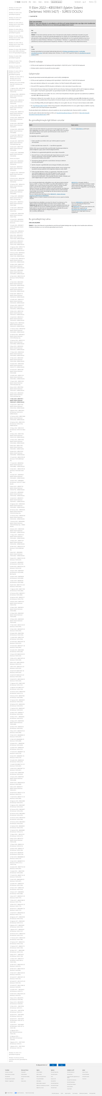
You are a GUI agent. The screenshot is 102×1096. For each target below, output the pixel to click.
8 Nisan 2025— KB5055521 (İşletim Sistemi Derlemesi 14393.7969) (16, 203)
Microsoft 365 (24, 2)
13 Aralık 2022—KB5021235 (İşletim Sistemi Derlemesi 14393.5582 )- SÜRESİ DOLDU (17, 377)
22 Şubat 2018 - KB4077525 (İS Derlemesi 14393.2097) (17, 867)
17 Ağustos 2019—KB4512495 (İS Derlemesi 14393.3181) (17, 684)
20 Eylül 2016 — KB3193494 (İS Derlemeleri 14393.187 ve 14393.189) (17, 1020)
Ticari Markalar (75, 1093)
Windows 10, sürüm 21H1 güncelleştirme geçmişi (15, 18)
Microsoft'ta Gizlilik (85, 1076)
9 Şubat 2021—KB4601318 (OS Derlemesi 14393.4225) (17, 559)
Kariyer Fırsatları (85, 1072)
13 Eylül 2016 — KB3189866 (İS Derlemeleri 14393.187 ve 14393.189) (17, 1026)
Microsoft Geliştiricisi (70, 1072)
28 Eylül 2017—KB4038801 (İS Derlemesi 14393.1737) (17, 909)
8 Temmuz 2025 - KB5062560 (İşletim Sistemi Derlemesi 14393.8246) (17, 180)
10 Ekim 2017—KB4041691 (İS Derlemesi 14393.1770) (17, 905)
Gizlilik (62, 1093)
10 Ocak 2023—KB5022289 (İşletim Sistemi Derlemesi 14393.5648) (16, 371)
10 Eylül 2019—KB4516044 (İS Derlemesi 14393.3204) (17, 680)
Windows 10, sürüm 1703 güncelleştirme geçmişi (15, 66)
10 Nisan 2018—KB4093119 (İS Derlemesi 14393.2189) (17, 849)
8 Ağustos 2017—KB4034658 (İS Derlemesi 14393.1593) (17, 926)
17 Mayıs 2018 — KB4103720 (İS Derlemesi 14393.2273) (17, 835)
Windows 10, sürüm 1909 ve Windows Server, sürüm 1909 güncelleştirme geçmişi (16, 37)
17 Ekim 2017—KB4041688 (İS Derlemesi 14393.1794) (17, 901)
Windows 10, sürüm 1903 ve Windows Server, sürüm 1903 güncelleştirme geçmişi (16, 44)
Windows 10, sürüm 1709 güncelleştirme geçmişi (15, 61)
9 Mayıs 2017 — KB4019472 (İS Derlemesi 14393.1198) (17, 955)
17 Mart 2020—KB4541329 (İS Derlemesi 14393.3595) (17, 625)
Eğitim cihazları (39, 1074)
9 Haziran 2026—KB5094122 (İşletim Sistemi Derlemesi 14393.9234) (17, 101)
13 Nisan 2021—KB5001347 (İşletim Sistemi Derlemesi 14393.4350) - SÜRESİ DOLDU (17, 542)
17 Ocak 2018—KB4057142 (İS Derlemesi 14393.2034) (17, 876)
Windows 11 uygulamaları (9, 1081)
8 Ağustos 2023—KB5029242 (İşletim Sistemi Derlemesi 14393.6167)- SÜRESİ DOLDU (17, 324)
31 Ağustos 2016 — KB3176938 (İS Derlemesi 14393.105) (16, 1032)
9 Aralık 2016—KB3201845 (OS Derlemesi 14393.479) (17, 994)
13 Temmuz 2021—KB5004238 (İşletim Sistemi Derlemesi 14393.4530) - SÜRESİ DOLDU (17, 517)
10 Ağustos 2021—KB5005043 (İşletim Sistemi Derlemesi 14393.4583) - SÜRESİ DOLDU (17, 505)
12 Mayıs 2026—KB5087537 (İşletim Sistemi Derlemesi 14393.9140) (17, 107)
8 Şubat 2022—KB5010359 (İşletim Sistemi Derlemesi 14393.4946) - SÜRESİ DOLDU (17, 453)
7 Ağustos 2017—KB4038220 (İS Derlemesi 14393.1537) (17, 930)
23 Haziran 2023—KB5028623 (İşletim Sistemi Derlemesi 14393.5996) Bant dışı (17, 336)
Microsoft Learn (69, 1074)
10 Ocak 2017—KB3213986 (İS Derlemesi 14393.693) (17, 986)
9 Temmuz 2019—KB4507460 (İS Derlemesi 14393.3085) (17, 696)
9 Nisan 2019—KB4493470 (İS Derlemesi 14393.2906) (17, 731)
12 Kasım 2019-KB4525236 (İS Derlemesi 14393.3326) (17, 654)
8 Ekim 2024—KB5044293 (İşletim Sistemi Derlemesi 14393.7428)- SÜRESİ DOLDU (17, 236)
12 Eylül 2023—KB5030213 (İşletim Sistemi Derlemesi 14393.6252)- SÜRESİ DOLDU (17, 318)
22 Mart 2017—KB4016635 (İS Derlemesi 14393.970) (17, 965)
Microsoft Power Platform (71, 1084)
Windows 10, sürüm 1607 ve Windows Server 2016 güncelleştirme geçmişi (16, 72)
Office (30, 2)
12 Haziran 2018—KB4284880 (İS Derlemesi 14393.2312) (17, 831)
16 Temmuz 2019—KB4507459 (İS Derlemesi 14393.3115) (17, 692)
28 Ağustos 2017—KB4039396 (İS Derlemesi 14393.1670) (17, 917)
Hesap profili (23, 1072)
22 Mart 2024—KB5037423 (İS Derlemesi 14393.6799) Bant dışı (17, 277)
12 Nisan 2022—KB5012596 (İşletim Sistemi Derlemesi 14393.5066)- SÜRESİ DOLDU (17, 441)
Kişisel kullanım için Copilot (9, 1074)
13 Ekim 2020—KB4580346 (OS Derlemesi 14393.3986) (16, 581)
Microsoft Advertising (54, 1083)
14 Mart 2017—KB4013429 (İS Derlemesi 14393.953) (17, 973)
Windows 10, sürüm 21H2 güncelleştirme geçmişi (15, 13)
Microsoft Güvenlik (54, 1074)
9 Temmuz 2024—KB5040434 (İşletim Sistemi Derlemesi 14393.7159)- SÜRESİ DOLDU (17, 254)
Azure (52, 1076)
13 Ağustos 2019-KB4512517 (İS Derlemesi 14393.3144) (17, 688)
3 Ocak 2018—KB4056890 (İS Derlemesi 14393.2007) (17, 880)
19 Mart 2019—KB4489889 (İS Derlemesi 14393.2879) (17, 735)
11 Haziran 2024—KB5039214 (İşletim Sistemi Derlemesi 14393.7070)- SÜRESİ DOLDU (17, 260)
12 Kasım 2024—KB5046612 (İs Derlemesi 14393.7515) (17, 231)
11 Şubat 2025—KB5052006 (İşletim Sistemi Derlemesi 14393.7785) (17, 215)
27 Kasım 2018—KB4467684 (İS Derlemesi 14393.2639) (17, 773)
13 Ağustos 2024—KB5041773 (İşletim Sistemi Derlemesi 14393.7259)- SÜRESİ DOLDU (17, 248)
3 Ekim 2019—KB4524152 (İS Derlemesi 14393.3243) (17, 667)
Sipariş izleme (23, 1081)
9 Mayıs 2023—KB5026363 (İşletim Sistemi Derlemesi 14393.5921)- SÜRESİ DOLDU (17, 347)
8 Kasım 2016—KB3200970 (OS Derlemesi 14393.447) (16, 1002)
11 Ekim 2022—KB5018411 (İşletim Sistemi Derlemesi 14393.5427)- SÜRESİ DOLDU (17, 400)
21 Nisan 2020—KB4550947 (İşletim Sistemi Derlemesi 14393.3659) (17, 614)
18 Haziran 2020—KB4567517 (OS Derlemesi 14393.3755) (17, 598)
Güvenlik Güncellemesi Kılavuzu (64, 113)
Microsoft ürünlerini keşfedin (10, 1078)
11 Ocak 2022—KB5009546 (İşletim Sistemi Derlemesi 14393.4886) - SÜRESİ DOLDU (17, 464)
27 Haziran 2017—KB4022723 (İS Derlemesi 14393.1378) (17, 942)
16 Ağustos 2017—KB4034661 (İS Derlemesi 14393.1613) (17, 921)
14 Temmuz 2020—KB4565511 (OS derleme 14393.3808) (17, 594)
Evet (53, 1065)
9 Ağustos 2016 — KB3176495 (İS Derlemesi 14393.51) (17, 1042)
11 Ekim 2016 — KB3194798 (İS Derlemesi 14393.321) (17, 1011)
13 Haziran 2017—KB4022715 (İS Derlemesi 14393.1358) (17, 947)
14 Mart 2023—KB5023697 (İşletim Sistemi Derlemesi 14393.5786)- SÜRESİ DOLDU (17, 359)
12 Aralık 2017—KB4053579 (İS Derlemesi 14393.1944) (17, 884)
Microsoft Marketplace (71, 1082)
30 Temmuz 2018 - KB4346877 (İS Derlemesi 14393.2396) (17, 810)
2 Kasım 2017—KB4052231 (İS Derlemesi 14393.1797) (17, 896)
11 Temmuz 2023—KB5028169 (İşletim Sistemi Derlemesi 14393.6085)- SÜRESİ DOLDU (17, 330)
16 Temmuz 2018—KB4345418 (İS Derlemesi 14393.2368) (17, 818)
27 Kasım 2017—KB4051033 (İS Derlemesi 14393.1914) (17, 888)
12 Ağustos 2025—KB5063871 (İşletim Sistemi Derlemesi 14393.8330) (17, 174)
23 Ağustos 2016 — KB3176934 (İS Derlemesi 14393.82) (16, 1038)
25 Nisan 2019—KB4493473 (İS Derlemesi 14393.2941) (17, 727)
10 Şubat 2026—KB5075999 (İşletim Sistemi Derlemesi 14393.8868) (17, 130)
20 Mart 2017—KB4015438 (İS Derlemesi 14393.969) (17, 969)
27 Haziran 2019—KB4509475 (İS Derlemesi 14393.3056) (17, 700)
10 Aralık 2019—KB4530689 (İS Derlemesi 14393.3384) (17, 650)
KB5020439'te (79, 202)
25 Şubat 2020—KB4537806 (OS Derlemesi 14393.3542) (17, 634)
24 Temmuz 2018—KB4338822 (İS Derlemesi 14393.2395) (17, 814)
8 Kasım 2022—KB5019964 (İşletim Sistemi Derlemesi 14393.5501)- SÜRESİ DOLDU (17, 388)
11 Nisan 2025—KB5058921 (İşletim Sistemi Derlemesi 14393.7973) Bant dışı (17, 197)
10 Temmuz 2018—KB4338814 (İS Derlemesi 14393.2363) (17, 822)
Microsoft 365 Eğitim (40, 1078)
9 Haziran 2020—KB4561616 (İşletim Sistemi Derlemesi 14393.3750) (17, 603)
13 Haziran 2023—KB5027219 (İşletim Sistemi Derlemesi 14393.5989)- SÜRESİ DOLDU (17, 342)
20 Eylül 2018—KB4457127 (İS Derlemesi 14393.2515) (17, 793)
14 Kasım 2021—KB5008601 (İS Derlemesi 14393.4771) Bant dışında (17, 482)
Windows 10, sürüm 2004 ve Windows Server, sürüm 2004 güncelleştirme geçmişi (16, 31)
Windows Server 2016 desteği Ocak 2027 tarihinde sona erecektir (17, 84)
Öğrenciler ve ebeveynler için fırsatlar (43, 1085)
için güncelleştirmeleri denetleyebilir (79, 208)
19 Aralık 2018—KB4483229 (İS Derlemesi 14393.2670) (17, 760)
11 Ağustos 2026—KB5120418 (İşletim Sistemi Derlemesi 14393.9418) (17, 90)
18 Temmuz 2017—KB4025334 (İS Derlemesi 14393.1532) (17, 934)
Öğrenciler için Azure (40, 1087)
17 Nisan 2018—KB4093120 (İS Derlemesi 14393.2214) (17, 845)
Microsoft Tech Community (71, 1079)
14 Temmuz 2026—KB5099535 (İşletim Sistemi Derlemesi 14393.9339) (17, 95)
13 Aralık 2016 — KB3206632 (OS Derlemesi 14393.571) (17, 990)
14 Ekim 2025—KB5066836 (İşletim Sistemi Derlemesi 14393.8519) (16, 162)
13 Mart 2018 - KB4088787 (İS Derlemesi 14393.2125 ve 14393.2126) (17, 862)
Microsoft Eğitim (39, 1072)
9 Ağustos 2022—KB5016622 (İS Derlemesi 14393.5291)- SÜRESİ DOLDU (17, 412)
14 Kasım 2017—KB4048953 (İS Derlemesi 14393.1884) (17, 892)
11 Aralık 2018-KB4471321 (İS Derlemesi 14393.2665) (17, 765)
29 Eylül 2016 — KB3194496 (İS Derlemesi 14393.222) (17, 1015)
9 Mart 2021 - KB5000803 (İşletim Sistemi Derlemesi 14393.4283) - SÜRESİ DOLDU (17, 554)
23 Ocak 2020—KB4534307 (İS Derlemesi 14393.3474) (17, 642)
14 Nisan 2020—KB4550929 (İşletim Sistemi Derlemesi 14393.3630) (17, 620)
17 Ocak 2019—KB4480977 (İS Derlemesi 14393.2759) (17, 752)
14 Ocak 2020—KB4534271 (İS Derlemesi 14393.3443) (17, 646)
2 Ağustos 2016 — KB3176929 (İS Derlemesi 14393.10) (17, 1047)
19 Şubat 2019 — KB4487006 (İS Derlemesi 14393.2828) (17, 744)
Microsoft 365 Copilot (54, 1085)
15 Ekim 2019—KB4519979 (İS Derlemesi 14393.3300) (17, 659)
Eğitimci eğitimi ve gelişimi (41, 1083)
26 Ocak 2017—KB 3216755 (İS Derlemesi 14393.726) (17, 982)
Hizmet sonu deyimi (14, 158)
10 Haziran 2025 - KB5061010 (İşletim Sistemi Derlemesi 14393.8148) (17, 186)
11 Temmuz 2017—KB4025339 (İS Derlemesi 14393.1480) (17, 938)
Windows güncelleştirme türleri (70, 51)
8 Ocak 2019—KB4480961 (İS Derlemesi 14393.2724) (17, 756)
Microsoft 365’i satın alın (56, 2)
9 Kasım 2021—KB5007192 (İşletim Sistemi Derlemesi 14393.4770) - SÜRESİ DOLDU (17, 488)
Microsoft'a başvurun (55, 1093)
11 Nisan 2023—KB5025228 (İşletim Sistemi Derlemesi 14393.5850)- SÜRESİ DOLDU (17, 353)
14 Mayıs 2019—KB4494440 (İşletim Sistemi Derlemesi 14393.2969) (17, 722)
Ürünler (34, 2)
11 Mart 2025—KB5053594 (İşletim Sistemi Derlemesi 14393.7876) (16, 209)
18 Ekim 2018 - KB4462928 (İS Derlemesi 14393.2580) (17, 783)
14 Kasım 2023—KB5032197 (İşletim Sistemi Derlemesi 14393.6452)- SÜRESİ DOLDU (17, 307)
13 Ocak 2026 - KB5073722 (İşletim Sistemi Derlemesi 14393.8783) (16, 136)
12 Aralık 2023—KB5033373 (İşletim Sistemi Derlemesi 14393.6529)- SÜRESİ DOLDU (17, 301)
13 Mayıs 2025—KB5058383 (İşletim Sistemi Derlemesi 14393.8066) (17, 191)
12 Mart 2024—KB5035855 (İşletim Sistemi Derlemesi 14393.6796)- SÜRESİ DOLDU (17, 283)
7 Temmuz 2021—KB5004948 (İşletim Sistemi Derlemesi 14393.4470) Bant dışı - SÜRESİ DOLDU (17, 524)
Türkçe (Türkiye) (9, 1092)
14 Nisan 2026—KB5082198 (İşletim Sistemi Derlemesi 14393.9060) (17, 119)
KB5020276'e (75, 182)
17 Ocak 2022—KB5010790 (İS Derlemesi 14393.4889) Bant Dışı (17, 458)
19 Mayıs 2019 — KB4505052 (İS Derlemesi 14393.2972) (17, 717)
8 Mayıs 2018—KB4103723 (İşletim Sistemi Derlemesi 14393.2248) (16, 840)
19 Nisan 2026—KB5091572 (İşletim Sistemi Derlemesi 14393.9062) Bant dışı (17, 113)
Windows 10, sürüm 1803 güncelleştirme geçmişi (15, 56)
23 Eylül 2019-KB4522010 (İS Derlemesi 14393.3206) (17, 675)
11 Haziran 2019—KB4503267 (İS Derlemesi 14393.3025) (17, 709)
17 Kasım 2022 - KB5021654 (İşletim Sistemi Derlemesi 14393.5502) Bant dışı (17, 382)
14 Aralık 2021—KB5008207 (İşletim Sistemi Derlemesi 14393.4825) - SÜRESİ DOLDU (17, 476)
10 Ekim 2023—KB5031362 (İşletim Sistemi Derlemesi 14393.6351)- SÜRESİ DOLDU (17, 312)
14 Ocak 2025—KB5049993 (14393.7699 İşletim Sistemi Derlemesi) (16, 221)
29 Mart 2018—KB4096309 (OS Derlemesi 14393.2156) (16, 853)
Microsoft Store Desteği (25, 1076)
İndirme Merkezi (24, 1074)
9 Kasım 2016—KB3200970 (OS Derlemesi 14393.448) (16, 998)
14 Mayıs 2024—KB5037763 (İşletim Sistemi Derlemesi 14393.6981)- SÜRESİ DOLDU (17, 266)
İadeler (22, 1078)
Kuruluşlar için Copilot (9, 1072)
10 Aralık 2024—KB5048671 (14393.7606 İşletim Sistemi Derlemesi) (17, 226)
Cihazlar (40, 2)
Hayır (62, 1065)
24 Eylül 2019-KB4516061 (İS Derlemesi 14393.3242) (17, 671)
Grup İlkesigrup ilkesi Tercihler (40, 105)
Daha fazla (46, 2)
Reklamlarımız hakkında (83, 1093)
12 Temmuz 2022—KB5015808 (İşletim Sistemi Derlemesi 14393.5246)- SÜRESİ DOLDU (17, 418)
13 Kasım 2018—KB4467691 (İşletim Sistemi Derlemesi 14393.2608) (17, 778)
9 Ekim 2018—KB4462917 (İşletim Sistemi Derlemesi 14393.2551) (16, 788)
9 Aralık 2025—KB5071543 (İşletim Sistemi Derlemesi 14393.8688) (16, 148)
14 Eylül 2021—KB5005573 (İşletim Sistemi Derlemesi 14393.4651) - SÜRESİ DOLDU (17, 499)
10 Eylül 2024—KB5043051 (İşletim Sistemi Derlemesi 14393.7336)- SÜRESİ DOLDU (17, 242)
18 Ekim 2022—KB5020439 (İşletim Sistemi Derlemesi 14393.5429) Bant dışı (16, 394)
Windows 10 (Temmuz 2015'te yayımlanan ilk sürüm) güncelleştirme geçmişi (18, 1059)
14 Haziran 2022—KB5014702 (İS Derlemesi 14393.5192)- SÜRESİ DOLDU (17, 423)
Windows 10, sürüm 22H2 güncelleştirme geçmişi (15, 8)
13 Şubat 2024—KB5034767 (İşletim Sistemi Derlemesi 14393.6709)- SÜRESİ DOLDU (17, 289)
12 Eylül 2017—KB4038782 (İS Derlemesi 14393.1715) (17, 913)
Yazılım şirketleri (70, 1086)
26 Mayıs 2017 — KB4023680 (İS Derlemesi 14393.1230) (17, 951)
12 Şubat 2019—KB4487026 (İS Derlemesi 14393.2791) (17, 748)
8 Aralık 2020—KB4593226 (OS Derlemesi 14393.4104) (17, 567)
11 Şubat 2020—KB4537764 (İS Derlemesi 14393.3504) (17, 638)
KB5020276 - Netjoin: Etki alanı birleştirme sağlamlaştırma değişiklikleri (47, 194)
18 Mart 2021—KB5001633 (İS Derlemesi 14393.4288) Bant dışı (17, 548)
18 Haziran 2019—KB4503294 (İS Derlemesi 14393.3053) (17, 705)
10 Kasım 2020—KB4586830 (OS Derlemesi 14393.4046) (17, 577)
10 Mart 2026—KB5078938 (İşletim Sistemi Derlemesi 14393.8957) (16, 125)
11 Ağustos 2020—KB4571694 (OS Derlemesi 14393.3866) (17, 589)
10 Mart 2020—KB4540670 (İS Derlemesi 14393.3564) (17, 629)
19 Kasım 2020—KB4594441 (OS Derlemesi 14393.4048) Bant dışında (17, 572)
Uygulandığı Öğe (33, 16)
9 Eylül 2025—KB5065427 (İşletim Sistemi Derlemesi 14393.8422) (16, 168)
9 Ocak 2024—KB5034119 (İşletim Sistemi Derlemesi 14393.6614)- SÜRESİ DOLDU (17, 295)
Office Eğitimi (39, 1081)
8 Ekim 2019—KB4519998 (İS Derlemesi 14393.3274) (17, 663)
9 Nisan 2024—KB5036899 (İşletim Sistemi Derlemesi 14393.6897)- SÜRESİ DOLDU (17, 272)
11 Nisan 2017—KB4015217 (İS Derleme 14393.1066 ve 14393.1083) (17, 960)
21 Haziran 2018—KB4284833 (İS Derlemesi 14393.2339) (17, 826)
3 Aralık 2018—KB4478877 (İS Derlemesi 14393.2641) (17, 769)
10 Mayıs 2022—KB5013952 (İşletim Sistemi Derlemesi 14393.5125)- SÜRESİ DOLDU (17, 435)
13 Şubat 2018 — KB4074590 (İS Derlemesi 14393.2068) (17, 871)
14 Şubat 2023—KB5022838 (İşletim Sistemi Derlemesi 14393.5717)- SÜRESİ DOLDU (17, 365)
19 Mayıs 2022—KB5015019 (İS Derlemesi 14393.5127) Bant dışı (17, 429)
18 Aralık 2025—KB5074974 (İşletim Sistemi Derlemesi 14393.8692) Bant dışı (17, 142)
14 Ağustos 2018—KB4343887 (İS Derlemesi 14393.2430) (17, 806)
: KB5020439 (76, 206)
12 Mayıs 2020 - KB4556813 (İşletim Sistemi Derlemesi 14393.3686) (17, 609)
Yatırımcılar (84, 1078)
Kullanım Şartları (68, 1093)
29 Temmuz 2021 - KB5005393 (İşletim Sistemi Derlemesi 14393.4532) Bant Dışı (17, 511)
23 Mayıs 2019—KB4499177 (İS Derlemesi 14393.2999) (17, 713)
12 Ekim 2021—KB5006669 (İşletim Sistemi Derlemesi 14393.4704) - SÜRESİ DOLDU (17, 493)
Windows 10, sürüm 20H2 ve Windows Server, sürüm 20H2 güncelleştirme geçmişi (16, 24)
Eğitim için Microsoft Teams (41, 1076)
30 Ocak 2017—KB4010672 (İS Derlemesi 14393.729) (17, 977)
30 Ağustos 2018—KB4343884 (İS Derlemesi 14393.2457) (17, 801)
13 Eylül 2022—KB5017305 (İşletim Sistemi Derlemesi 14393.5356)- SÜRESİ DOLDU (17, 406)
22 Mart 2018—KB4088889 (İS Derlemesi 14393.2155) (17, 857)
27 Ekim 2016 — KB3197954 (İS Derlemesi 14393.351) (17, 1007)
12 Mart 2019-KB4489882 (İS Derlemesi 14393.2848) (17, 740)
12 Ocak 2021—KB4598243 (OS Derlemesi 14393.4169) (16, 563)
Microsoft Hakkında (85, 1074)
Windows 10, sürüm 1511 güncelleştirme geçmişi (15, 1053)
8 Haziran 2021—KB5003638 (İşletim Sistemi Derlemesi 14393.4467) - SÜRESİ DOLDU (17, 530)
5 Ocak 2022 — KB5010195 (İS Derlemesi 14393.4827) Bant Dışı (17, 470)
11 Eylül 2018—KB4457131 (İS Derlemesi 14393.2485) (17, 797)
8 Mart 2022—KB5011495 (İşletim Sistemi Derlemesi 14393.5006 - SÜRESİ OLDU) (17, 447)
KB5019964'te (79, 128)
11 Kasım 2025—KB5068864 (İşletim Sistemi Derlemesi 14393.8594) (17, 154)
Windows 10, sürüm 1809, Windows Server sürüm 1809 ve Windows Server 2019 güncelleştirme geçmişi (17, 51)
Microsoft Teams (54, 1087)
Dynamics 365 (53, 1078)
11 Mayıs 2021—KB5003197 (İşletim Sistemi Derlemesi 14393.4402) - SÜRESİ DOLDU (17, 536)
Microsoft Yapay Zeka (54, 1072)
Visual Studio (69, 1088)
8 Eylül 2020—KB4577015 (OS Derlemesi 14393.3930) (17, 585)
